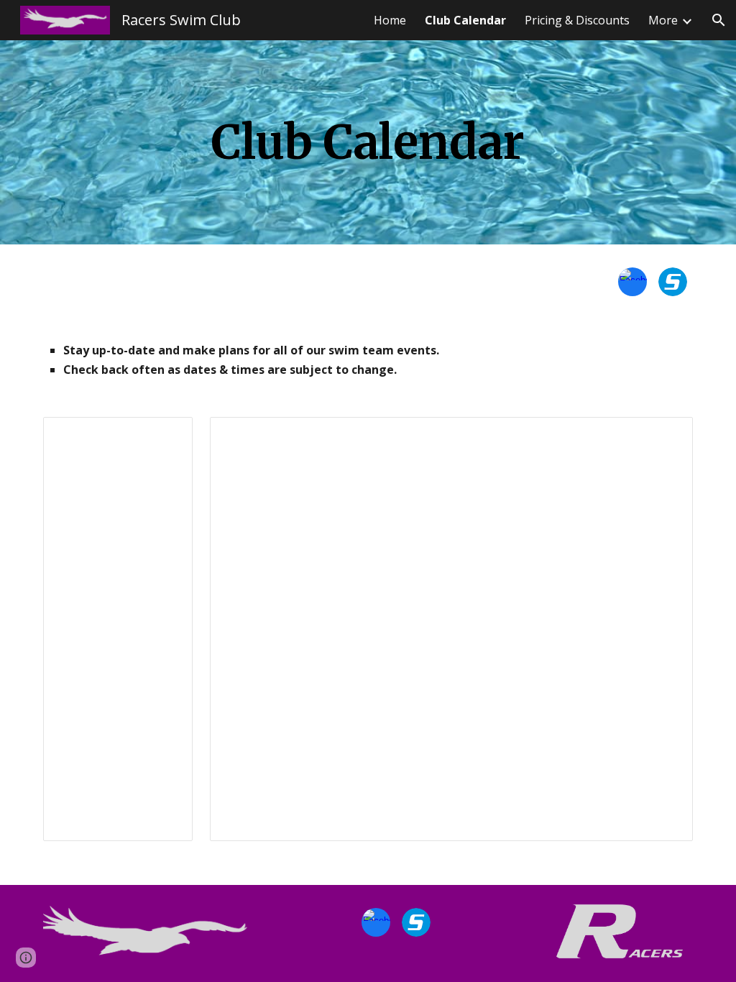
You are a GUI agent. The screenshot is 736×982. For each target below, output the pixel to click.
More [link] (663, 20)
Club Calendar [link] (465, 20)
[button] (719, 20)
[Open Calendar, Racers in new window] (165, 435)
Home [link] (390, 20)
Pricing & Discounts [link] (577, 20)
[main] (367, 142)
